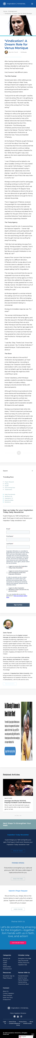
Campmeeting (22, 982)
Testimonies (8, 489)
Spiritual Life (8, 496)
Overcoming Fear (10, 487)
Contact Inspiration (8, 993)
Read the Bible (9, 500)
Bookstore (8, 502)
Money (7, 483)
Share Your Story (8, 997)
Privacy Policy (23, 1021)
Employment (7, 999)
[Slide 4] (21, 815)
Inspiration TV (9, 498)
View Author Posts (9, 683)
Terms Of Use (12, 1021)
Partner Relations (23, 980)
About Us (5, 991)
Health (7, 485)
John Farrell (14, 52)
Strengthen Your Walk (24, 958)
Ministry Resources (23, 962)
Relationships (7, 967)
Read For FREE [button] (18, 878)
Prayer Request (9, 482)
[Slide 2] (17, 815)
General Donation (23, 976)
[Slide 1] (15, 815)
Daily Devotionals (10, 494)
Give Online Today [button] (18, 942)
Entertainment (12, 11)
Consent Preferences (14, 1023)
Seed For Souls (22, 978)
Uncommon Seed (23, 984)
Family (5, 964)
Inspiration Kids (22, 964)
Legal (4, 1021)
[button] (32, 3)
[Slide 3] (19, 815)
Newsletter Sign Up (8, 976)
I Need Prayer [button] (18, 909)
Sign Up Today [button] (18, 850)
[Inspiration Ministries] (14, 3)
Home (5, 11)
